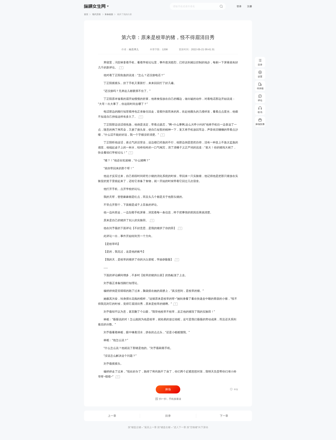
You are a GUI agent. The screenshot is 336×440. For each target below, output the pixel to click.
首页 (86, 14)
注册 (249, 6)
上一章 (112, 415)
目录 (168, 415)
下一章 (224, 415)
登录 (239, 6)
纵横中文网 (95, 16)
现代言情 (96, 14)
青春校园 (109, 14)
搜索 (221, 6)
